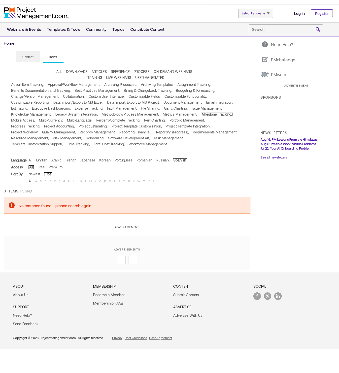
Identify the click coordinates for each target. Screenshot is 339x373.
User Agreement (160, 338)
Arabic (56, 160)
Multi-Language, (79, 120)
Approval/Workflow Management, (74, 84)
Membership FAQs (108, 303)
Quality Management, (59, 132)
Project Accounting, (59, 126)
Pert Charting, (155, 120)
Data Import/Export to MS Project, (133, 102)
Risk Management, (67, 138)
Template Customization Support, (37, 144)
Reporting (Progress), (172, 132)
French (71, 160)
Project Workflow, (24, 132)
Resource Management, (30, 138)
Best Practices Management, (97, 90)
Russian (162, 160)
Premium (56, 167)
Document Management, (183, 102)
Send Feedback (25, 323)
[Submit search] (318, 29)
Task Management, (168, 138)
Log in (299, 13)
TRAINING (94, 77)
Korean (105, 160)
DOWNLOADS (77, 71)
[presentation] (27, 57)
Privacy (117, 338)
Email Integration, (219, 102)
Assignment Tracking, (194, 84)
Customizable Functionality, (186, 96)
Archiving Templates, (157, 84)
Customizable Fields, (145, 96)
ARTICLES (99, 71)
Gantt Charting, (176, 108)
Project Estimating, (93, 126)
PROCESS (142, 71)
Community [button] (96, 29)
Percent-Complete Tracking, (118, 120)
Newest (34, 174)
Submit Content (186, 294)
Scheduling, (95, 138)
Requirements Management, (215, 132)
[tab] (28, 57)
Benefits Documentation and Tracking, (41, 90)
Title (48, 174)
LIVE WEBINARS (118, 77)
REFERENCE (120, 71)
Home (9, 43)
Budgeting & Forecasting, (195, 90)
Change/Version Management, (35, 96)
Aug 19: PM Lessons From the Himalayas (289, 139)
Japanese (87, 160)
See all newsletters (274, 157)
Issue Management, (207, 108)
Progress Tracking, (25, 126)
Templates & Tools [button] (63, 29)
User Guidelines (136, 338)
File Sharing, (150, 108)
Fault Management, (122, 108)
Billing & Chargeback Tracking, (148, 90)
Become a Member (109, 294)
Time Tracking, (78, 144)
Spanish (179, 160)
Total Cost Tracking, (109, 144)
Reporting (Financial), (135, 132)
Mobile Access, (23, 120)
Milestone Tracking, (217, 114)
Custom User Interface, (107, 96)
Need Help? (22, 315)
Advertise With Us (187, 315)
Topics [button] (118, 29)
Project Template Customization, (136, 126)
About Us (20, 294)
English (41, 160)
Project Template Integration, (188, 126)
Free (41, 167)
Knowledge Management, (31, 114)
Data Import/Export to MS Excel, (78, 102)
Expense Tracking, (89, 108)
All (30, 160)
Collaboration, (74, 96)
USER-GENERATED (149, 77)
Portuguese (124, 160)
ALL (59, 71)
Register (322, 13)
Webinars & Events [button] (24, 29)
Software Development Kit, (129, 138)
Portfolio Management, (187, 120)
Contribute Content (147, 29)
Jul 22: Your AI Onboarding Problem (286, 148)
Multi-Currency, (51, 120)
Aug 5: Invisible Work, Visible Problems (288, 144)
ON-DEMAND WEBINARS (173, 71)
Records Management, (97, 132)
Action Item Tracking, (27, 84)
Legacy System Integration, (76, 114)
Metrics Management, (180, 114)
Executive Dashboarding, (51, 108)
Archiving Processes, (120, 84)
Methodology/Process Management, (130, 114)
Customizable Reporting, (30, 102)
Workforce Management (148, 144)
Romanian (144, 160)
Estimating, (19, 108)
